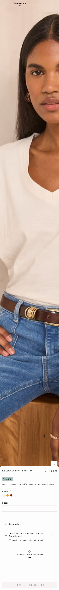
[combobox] (29, 508)
